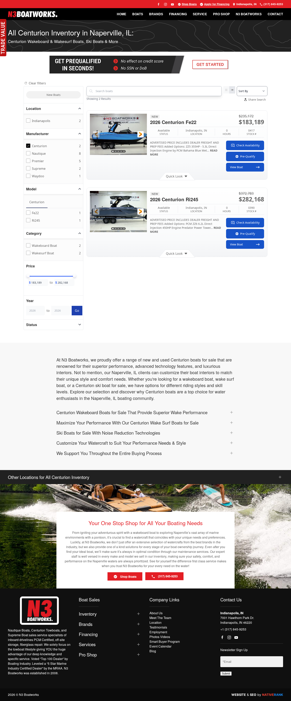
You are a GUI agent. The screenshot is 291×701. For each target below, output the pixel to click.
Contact (275, 14)
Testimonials (158, 627)
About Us (156, 613)
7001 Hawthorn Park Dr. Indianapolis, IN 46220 (237, 620)
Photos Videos (159, 636)
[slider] (28, 276)
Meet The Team (160, 617)
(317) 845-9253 (273, 4)
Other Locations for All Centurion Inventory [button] (48, 477)
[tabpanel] (54, 217)
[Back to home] (32, 14)
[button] (96, 134)
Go (77, 310)
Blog (152, 651)
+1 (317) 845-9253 (233, 629)
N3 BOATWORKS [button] (249, 14)
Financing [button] (88, 634)
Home (121, 14)
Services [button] (87, 644)
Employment (158, 632)
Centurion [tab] (36, 202)
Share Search (257, 99)
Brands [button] (85, 624)
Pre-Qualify (247, 156)
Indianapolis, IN (246, 4)
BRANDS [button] (156, 14)
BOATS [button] (137, 14)
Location (155, 622)
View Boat (236, 167)
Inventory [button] (88, 614)
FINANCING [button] (178, 14)
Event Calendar (160, 646)
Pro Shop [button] (88, 654)
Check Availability (248, 145)
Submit (226, 673)
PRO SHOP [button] (221, 14)
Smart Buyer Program (164, 641)
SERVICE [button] (200, 14)
